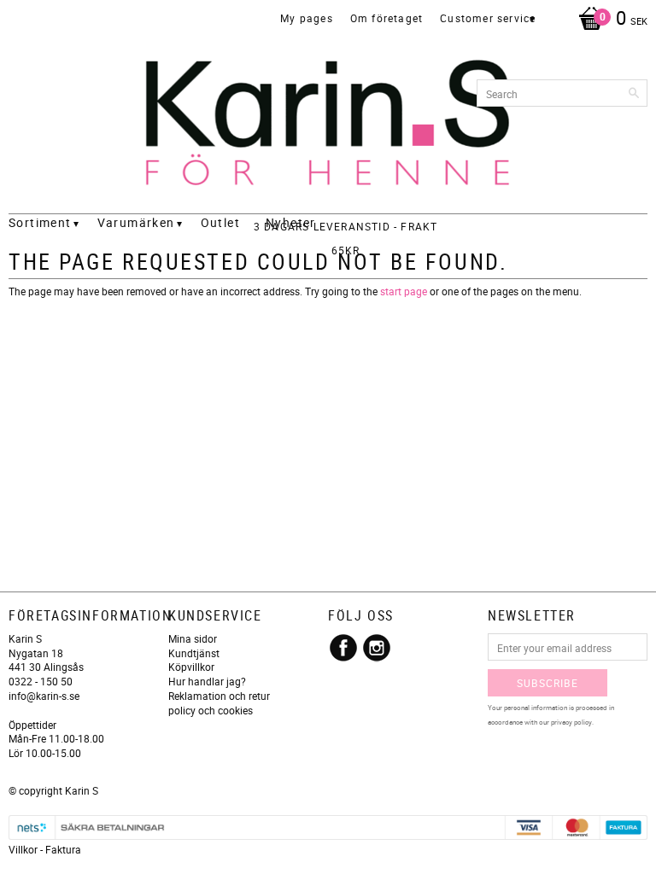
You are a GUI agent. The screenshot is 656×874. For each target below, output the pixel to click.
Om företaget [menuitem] (386, 18)
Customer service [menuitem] (488, 18)
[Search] (634, 93)
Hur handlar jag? (207, 681)
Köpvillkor (191, 666)
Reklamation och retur (219, 695)
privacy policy (571, 721)
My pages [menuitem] (306, 18)
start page (403, 291)
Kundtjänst (194, 653)
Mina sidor (192, 638)
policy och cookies (210, 710)
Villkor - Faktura (45, 849)
